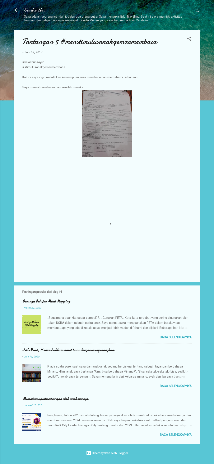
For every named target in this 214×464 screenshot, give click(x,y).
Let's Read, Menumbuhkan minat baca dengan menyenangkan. (68, 350)
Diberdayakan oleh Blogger (109, 453)
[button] (189, 39)
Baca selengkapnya (176, 337)
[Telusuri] (197, 11)
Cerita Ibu (34, 9)
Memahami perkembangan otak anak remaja (55, 398)
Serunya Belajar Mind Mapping (46, 301)
